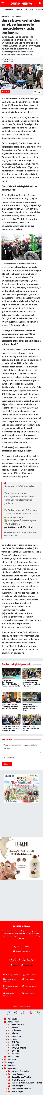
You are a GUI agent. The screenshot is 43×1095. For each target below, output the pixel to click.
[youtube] (31, 1013)
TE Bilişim (27, 1006)
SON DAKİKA (7, 10)
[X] (15, 960)
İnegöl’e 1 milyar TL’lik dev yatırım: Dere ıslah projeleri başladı (11, 728)
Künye (11, 1063)
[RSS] (32, 960)
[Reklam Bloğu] (21, 858)
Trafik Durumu (30, 979)
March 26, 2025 (11, 536)
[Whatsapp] (28, 960)
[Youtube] (23, 960)
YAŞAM (15, 1045)
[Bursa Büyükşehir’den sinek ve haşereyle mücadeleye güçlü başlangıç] (21, 76)
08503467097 (23, 947)
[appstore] (15, 966)
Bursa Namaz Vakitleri (9, 980)
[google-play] (27, 966)
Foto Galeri (13, 1057)
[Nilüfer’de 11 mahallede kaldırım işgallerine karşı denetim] (31, 697)
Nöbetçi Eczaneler (13, 975)
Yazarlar (12, 1060)
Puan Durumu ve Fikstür (10, 987)
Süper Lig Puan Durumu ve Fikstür (27, 1083)
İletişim (11, 1065)
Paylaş (6, 91)
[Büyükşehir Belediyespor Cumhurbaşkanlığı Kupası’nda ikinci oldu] (11, 673)
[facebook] (9, 1013)
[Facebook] (11, 960)
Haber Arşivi (30, 993)
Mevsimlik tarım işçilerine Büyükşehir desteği (30, 728)
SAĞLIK (15, 1054)
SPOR (14, 1039)
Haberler (5, 16)
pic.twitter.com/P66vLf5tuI (18, 527)
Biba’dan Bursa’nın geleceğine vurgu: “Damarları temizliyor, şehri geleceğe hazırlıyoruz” (31, 684)
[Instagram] (19, 960)
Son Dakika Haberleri (8, 994)
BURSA (19, 10)
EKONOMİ (16, 1036)
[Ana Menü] (2, 3)
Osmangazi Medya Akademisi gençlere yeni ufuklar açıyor (10, 706)
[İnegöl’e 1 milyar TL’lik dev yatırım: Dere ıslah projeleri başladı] (11, 719)
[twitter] (16, 1013)
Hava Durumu (31, 975)
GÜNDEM (29, 10)
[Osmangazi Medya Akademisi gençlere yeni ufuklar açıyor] (11, 697)
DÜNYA (15, 1042)
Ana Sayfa (12, 1019)
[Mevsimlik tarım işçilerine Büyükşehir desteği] (31, 719)
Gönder (7, 764)
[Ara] (40, 3)
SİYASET (16, 1033)
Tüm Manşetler (30, 986)
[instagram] (23, 1013)
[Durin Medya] (21, 3)
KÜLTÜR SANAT (19, 1048)
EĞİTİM (15, 1051)
